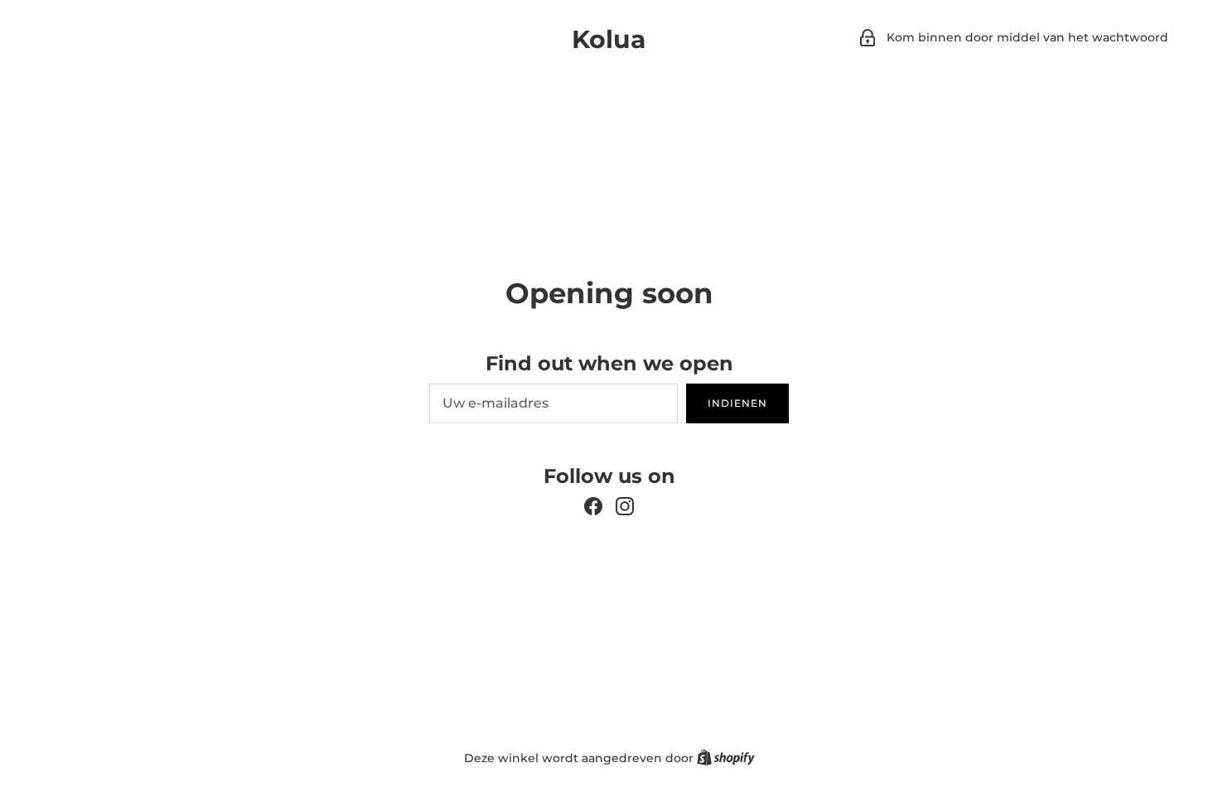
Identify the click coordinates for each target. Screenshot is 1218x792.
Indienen (737, 403)
